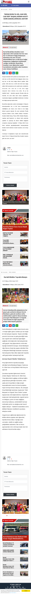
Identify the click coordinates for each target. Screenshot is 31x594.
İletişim (24, 588)
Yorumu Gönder (10, 185)
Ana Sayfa (5, 9)
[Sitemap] (23, 587)
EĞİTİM (10, 9)
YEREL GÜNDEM (12, 272)
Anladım (26, 590)
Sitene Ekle (19, 588)
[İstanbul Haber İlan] (6, 2)
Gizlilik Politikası (12, 588)
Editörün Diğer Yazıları (12, 151)
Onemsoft (17, 586)
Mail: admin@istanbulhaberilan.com (15, 155)
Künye (6, 588)
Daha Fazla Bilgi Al (13, 592)
